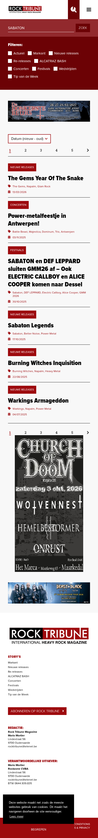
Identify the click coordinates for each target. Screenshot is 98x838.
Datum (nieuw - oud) (27, 138)
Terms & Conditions (76, 824)
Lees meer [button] (16, 816)
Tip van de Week (18, 694)
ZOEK (83, 28)
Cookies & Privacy (77, 827)
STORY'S (14, 657)
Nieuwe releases (18, 667)
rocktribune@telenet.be (22, 746)
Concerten (14, 680)
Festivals (13, 685)
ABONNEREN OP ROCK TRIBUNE (35, 711)
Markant (13, 662)
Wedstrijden (15, 689)
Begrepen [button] (38, 829)
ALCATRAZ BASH (18, 676)
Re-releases (15, 671)
